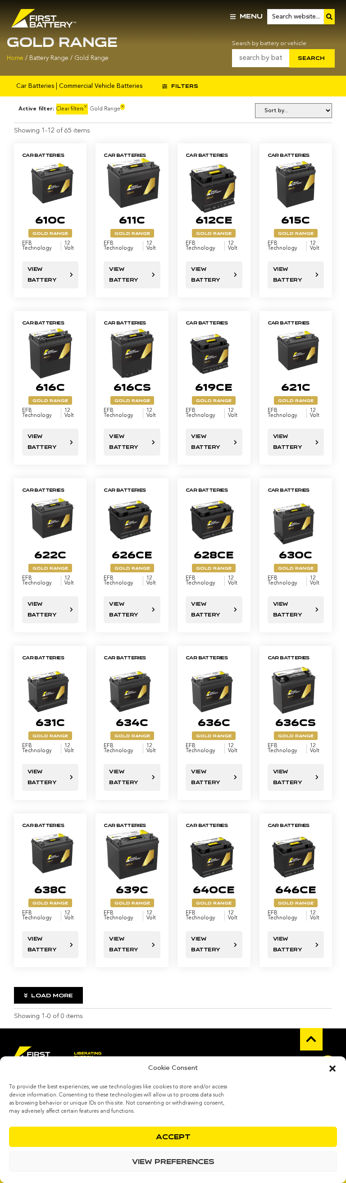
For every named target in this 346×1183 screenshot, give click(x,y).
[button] (332, 1068)
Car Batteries (35, 86)
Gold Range (50, 233)
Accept (173, 1137)
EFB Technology (37, 246)
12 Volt (69, 246)
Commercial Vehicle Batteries (100, 86)
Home (15, 58)
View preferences (173, 1161)
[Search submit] (329, 16)
